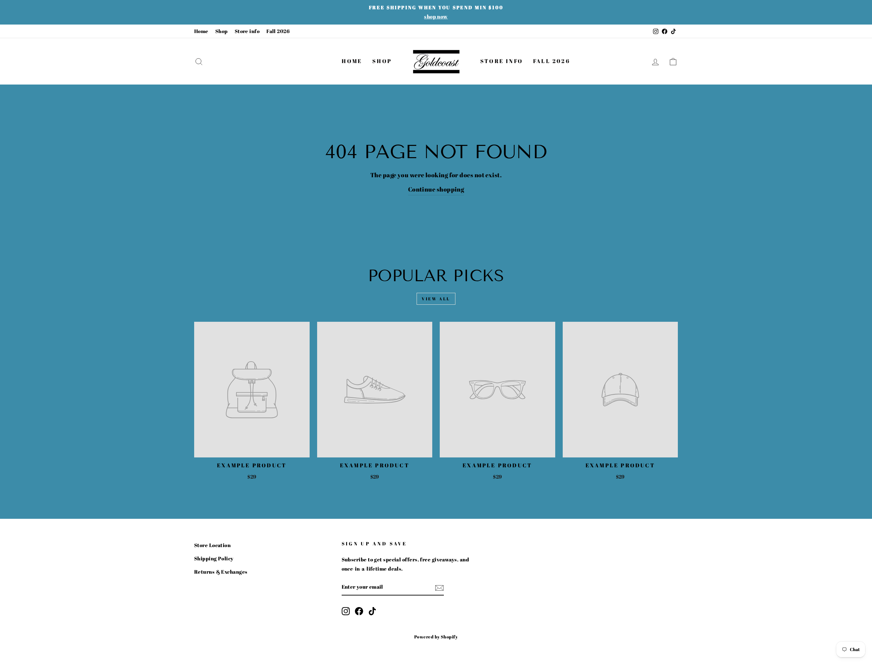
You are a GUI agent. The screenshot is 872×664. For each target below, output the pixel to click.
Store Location (212, 545)
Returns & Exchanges (221, 571)
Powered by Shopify (436, 637)
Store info (247, 31)
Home (201, 31)
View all (436, 298)
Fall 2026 (278, 31)
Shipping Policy (214, 558)
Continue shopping (436, 189)
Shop (221, 31)
